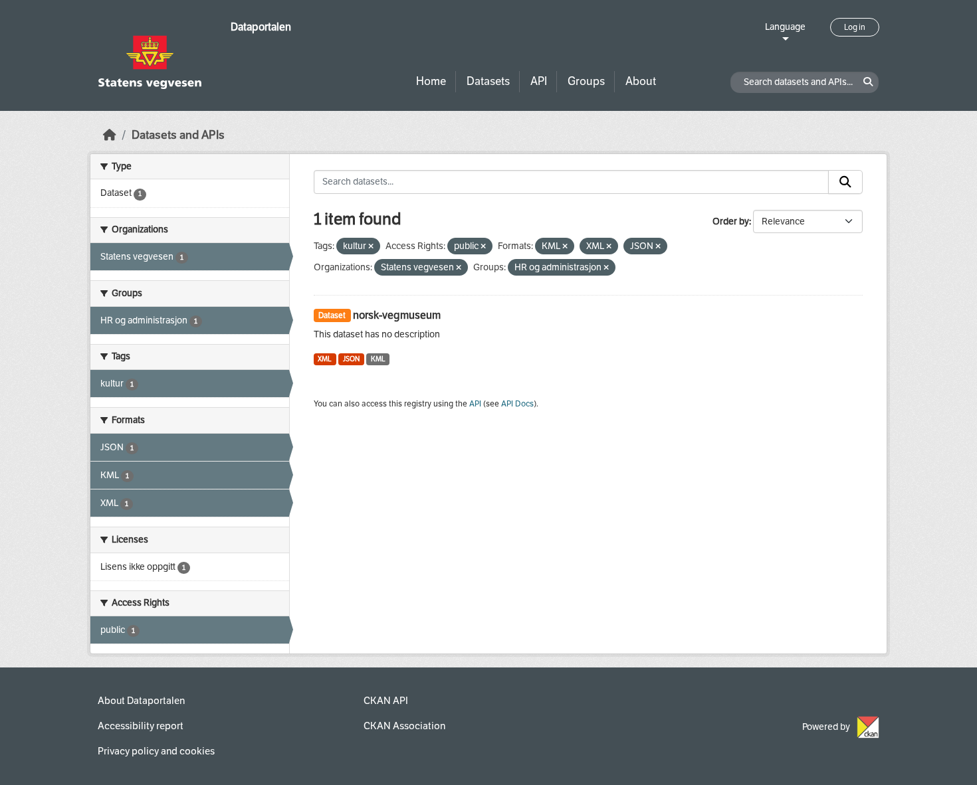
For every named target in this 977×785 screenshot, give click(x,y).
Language (785, 27)
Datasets (488, 81)
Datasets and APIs (178, 135)
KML (378, 359)
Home (431, 81)
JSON (351, 359)
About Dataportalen (141, 701)
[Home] (109, 135)
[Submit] (845, 182)
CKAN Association (404, 726)
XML (325, 359)
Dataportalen (261, 27)
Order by (730, 221)
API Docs (517, 403)
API (538, 81)
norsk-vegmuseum (397, 315)
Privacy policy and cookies (156, 751)
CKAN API (386, 701)
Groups (586, 81)
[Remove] (371, 246)
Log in (854, 27)
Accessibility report (140, 726)
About (640, 81)
